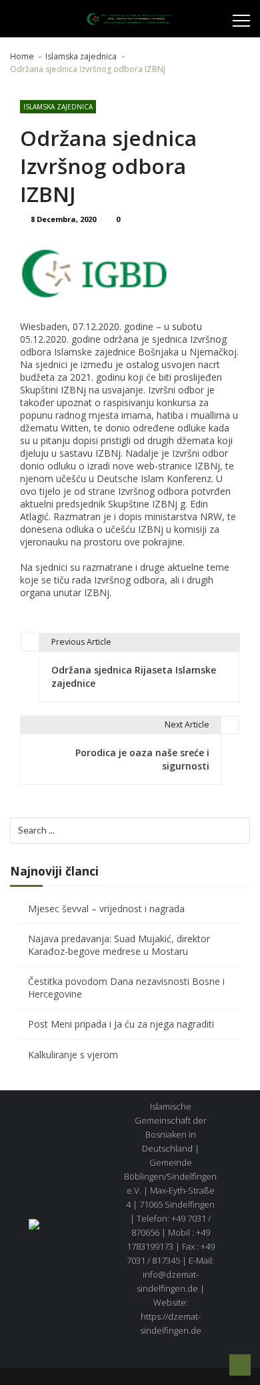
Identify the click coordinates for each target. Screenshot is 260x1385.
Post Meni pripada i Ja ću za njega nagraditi (121, 1024)
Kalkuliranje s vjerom (73, 1054)
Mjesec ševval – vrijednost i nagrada (106, 908)
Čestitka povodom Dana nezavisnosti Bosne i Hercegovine (126, 987)
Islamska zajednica (58, 106)
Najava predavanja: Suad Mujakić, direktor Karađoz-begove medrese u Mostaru (119, 945)
